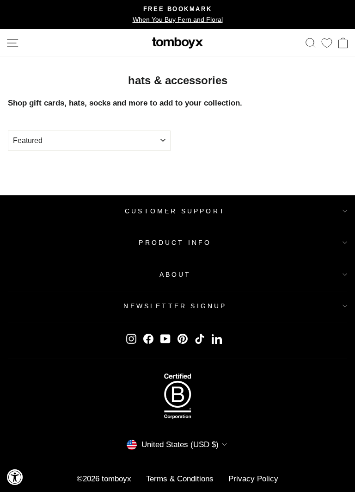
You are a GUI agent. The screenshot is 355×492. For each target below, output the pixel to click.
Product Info (175, 242)
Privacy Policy (253, 478)
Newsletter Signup (174, 306)
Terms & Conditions (180, 478)
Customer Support (175, 211)
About (175, 274)
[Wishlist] (327, 42)
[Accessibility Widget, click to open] (15, 477)
